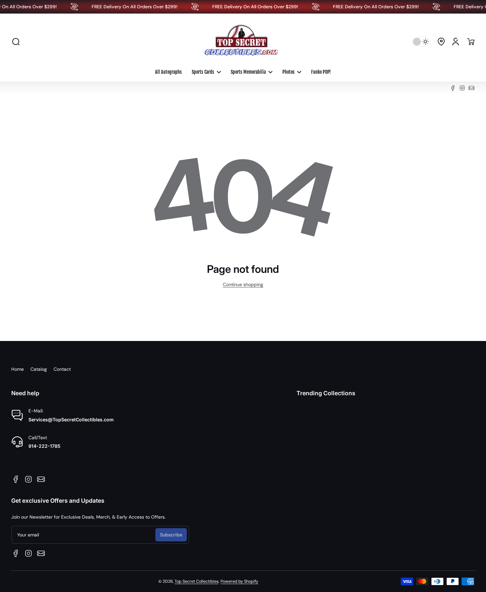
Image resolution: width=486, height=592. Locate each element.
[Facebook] (453, 88)
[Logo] (243, 41)
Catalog (38, 369)
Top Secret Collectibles (197, 581)
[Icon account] (456, 42)
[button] (16, 41)
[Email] (471, 88)
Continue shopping (243, 284)
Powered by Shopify (239, 581)
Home (17, 369)
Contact (62, 369)
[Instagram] (462, 88)
